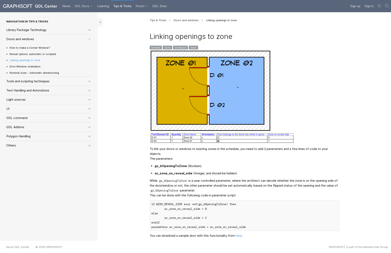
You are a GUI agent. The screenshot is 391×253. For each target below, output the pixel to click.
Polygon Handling (18, 136)
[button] (379, 6)
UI (7, 109)
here (239, 236)
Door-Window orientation (25, 66)
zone (167, 47)
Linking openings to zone (25, 60)
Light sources (16, 99)
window (156, 47)
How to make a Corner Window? (30, 47)
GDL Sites (159, 6)
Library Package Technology (26, 30)
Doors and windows (20, 39)
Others (11, 145)
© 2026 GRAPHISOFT (49, 247)
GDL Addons (15, 127)
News (66, 6)
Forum (140, 6)
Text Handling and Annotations (27, 90)
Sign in (369, 6)
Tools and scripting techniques (27, 81)
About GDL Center (17, 247)
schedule (180, 47)
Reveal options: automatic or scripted (33, 54)
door (193, 47)
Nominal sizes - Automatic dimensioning (34, 72)
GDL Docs (82, 6)
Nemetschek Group (375, 247)
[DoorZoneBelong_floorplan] (210, 91)
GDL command (16, 118)
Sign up (355, 6)
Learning (103, 6)
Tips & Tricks (122, 6)
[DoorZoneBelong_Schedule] (222, 138)
